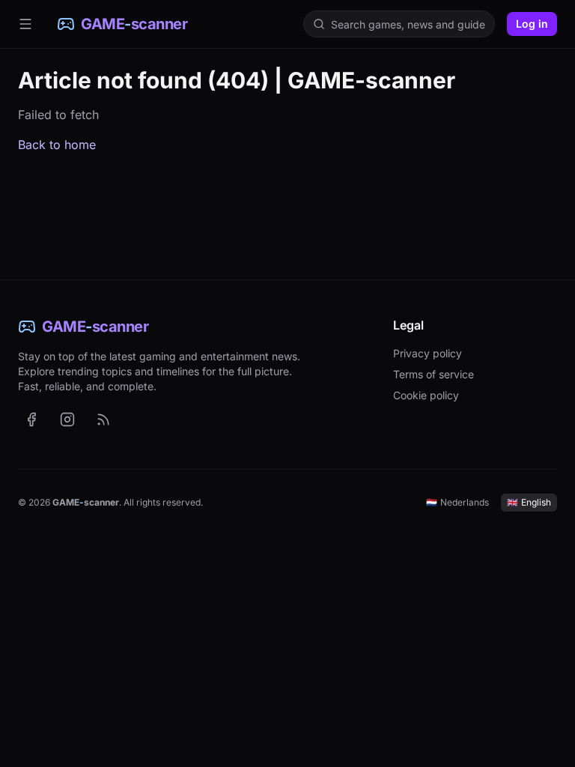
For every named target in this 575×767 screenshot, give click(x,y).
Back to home (57, 144)
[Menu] (25, 23)
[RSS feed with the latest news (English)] (103, 419)
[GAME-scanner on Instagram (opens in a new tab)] (67, 419)
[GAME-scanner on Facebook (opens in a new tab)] (31, 419)
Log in (532, 23)
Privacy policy (427, 353)
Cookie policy (426, 395)
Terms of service (433, 374)
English (529, 502)
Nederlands (457, 502)
